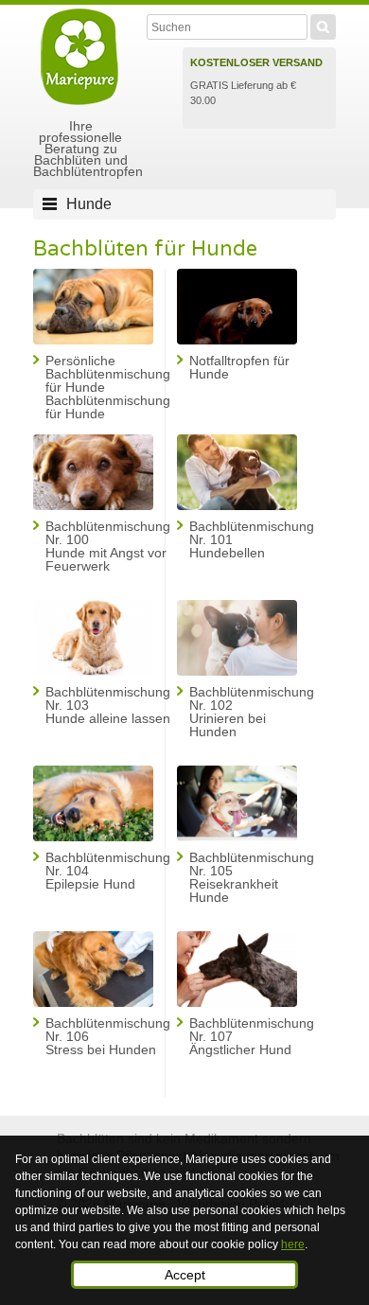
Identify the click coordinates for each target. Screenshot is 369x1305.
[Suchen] (323, 24)
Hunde (89, 204)
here (293, 1244)
